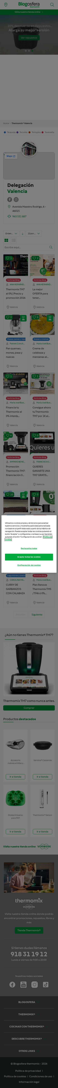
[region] (29, 544)
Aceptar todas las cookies (28, 557)
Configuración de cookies (29, 565)
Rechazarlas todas (29, 548)
